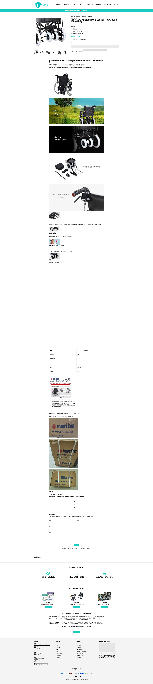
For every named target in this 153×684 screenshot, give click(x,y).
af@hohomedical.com (38, 660)
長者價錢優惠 (80, 577)
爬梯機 (80, 619)
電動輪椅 (58, 4)
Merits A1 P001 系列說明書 (57, 494)
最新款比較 (81, 604)
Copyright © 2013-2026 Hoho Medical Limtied (73, 679)
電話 (50, 526)
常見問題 (76, 504)
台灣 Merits (75, 18)
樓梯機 (57, 649)
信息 (50, 532)
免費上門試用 (107, 4)
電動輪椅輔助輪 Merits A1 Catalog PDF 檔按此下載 (61, 416)
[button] (95, 46)
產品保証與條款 (80, 655)
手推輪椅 (66, 4)
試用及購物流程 (80, 653)
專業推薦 (44, 577)
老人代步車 (99, 618)
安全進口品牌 (72, 577)
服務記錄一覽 (105, 607)
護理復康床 (58, 657)
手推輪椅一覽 (48, 607)
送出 (76, 545)
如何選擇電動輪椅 (73, 604)
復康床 (74, 4)
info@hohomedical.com (39, 655)
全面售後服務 (51, 577)
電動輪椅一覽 (76, 607)
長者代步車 (58, 647)
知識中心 (81, 4)
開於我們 (79, 644)
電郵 (78, 520)
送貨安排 (76, 501)
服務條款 (88, 548)
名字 (50, 520)
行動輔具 (85, 619)
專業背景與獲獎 (54, 622)
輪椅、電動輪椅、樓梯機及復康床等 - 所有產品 (83, 16)
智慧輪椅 (75, 619)
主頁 (53, 4)
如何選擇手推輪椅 (45, 604)
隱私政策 (83, 548)
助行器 (57, 651)
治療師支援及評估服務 (81, 651)
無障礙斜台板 (58, 655)
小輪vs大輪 (53, 604)
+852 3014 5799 (37, 653)
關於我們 (98, 4)
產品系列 (79, 645)
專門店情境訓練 (109, 577)
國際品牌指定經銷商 (63, 618)
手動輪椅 (57, 645)
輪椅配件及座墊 (59, 653)
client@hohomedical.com (39, 658)
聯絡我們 (79, 657)
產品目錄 (76, 631)
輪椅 (94, 618)
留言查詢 (76, 507)
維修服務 (79, 647)
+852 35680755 (109, 657)
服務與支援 (90, 4)
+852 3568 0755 (37, 648)
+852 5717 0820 (37, 651)
